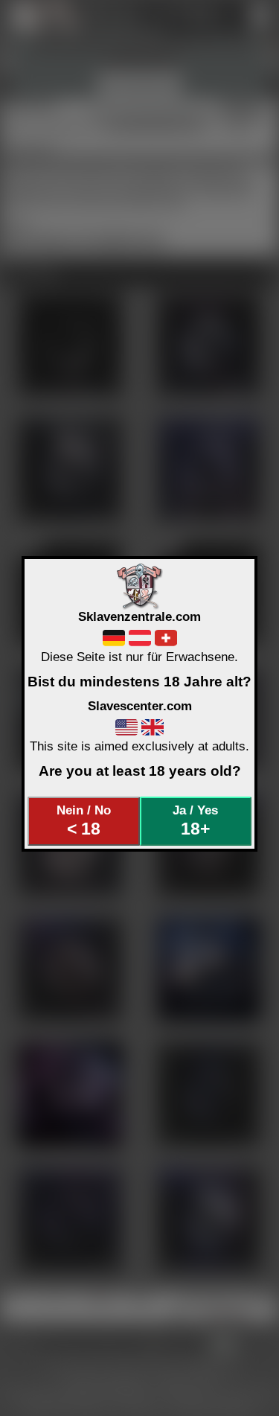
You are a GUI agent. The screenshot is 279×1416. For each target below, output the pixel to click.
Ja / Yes (195, 820)
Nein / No (84, 820)
